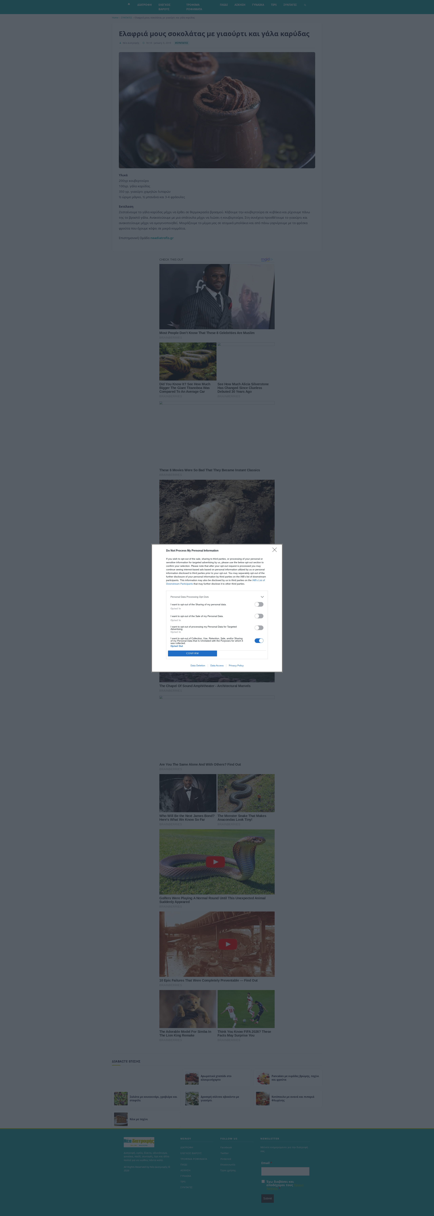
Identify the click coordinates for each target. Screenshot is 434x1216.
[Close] (275, 551)
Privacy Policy (236, 665)
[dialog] (217, 608)
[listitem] (217, 597)
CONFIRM (192, 653)
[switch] (259, 604)
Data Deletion (198, 665)
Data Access (217, 665)
